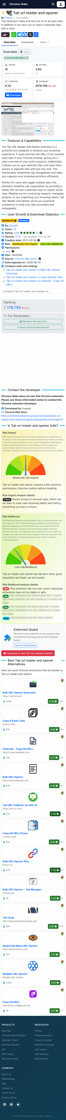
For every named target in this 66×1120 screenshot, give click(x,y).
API (3, 1049)
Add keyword (41, 1058)
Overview (10, 42)
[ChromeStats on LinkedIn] (4, 1104)
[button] (4, 4)
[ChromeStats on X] (18, 1104)
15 (14, 229)
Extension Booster (11, 1044)
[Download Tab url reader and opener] (17, 88)
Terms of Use (8, 1093)
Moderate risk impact (25, 243)
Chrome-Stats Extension (14, 1035)
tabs (8, 251)
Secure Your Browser (25, 645)
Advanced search (43, 1035)
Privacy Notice (9, 1097)
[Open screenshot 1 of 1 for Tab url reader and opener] (27, 119)
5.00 (26, 232)
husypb (9, 17)
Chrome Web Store (16, 58)
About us (6, 1074)
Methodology (8, 1079)
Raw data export (10, 1058)
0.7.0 (18, 236)
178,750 (18, 307)
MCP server (8, 1054)
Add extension (42, 1054)
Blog (4, 1083)
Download (27, 42)
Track (26, 52)
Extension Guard (10, 1040)
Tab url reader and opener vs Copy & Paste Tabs (34, 277)
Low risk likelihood (51, 243)
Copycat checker (43, 1040)
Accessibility (22, 17)
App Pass (6, 1030)
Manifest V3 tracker (44, 1044)
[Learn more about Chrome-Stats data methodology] (39, 258)
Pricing (38, 1030)
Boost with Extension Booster (34, 327)
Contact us (7, 1088)
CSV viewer (40, 1049)
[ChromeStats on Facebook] (11, 1104)
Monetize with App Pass (34, 321)
